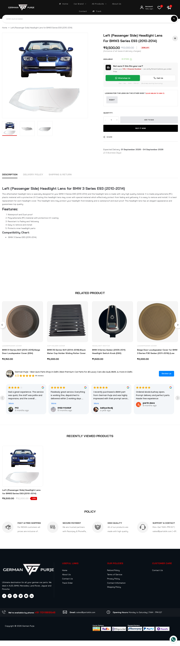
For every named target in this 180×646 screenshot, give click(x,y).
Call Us (160, 78)
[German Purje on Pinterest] (10, 596)
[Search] (174, 19)
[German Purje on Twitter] (21, 596)
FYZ (17, 408)
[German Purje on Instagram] (15, 596)
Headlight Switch (101, 346)
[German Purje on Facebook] (4, 596)
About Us (66, 574)
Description (9, 174)
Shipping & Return (60, 174)
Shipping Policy (114, 587)
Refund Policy (113, 570)
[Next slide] (177, 398)
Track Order (67, 583)
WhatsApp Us (124, 78)
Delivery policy (33, 174)
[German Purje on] (32, 596)
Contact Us (67, 578)
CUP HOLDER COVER (56, 346)
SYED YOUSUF (64, 408)
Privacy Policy (113, 578)
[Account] (141, 7)
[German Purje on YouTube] (26, 596)
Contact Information (116, 583)
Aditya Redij (106, 408)
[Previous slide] (2, 398)
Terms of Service (114, 574)
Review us (166, 373)
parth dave (149, 403)
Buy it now (140, 128)
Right (112, 100)
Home (4, 28)
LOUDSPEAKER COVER (12, 346)
